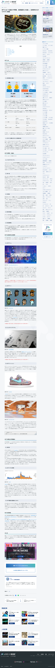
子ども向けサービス (45, 94)
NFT (9, 591)
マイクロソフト (45, 166)
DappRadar (16, 450)
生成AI (47, 195)
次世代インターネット (46, 99)
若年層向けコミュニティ (46, 164)
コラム (23, 3)
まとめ (8, 55)
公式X (10, 481)
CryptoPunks (11, 308)
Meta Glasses (45, 52)
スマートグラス (50, 52)
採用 (43, 209)
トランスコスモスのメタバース (30, 1)
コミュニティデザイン (46, 146)
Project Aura (44, 50)
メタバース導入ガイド (46, 90)
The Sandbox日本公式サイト (13, 265)
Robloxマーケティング (46, 61)
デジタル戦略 (44, 101)
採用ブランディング (45, 70)
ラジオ (47, 184)
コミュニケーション (45, 178)
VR (51, 213)
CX (49, 191)
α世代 (43, 196)
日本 (51, 205)
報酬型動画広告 (45, 160)
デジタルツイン (49, 214)
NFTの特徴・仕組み (10, 50)
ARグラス (44, 54)
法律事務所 (44, 193)
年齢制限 (44, 59)
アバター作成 (50, 117)
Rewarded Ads (50, 119)
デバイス (50, 169)
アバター (44, 213)
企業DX (50, 137)
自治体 (44, 162)
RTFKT (6, 394)
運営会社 (11, 666)
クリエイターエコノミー (46, 175)
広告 (46, 198)
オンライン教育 (45, 65)
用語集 (51, 220)
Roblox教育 (44, 124)
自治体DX (50, 97)
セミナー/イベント (34, 3)
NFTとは (8, 48)
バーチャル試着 (45, 115)
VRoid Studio (44, 108)
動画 (29, 3)
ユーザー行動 (44, 45)
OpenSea (10, 391)
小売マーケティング (48, 74)
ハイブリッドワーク (45, 79)
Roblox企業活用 (45, 63)
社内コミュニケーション (49, 209)
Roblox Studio (45, 133)
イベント (44, 214)
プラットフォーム (48, 162)
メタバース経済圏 (45, 139)
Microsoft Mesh (45, 169)
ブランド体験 (44, 148)
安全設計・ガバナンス (46, 144)
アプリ (44, 173)
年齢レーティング (45, 97)
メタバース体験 (23, 1)
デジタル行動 (44, 119)
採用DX (44, 77)
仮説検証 (48, 59)
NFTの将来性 (9, 53)
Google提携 (44, 153)
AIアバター (50, 110)
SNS (51, 180)
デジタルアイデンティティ (46, 106)
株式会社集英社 (11, 349)
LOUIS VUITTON (11, 419)
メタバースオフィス (45, 81)
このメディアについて (38, 1)
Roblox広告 (44, 104)
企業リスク (44, 218)
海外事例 (47, 182)
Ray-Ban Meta (50, 50)
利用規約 (2, 666)
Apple (43, 171)
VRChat (51, 178)
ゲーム (50, 200)
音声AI (44, 83)
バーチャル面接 (45, 112)
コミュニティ (44, 207)
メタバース (48, 216)
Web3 (51, 182)
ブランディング (45, 200)
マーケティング (48, 196)
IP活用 (50, 139)
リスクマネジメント (45, 142)
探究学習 (50, 92)
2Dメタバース (47, 205)
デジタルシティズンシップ (46, 68)
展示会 (44, 211)
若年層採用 (44, 72)
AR (43, 205)
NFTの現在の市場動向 (10, 52)
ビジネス (44, 216)
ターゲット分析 (50, 45)
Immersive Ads (45, 121)
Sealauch (6, 484)
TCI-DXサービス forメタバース (47, 189)
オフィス (49, 207)
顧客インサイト (45, 47)
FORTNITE (44, 202)
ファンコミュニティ (45, 204)
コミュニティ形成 (45, 43)
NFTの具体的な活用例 (10, 51)
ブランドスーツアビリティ (46, 86)
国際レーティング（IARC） (46, 128)
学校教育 (49, 193)
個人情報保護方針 (6, 666)
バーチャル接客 (45, 117)
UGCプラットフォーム (46, 135)
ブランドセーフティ (45, 151)
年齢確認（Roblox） (45, 126)
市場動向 (49, 218)
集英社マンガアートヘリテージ (26, 351)
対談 (43, 182)
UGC (48, 148)
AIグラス (48, 54)
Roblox (50, 195)
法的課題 (47, 220)
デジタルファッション (46, 180)
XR (50, 204)
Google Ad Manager (45, 88)
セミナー (44, 187)
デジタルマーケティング (46, 157)
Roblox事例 (44, 56)
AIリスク (51, 81)
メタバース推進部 (45, 191)
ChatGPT (48, 213)
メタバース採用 (45, 113)
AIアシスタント (45, 137)
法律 (43, 195)
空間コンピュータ (48, 171)
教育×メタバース (45, 103)
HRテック (49, 72)
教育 (43, 220)
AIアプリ (47, 83)
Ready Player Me (45, 110)
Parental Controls (45, 95)
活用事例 (26, 3)
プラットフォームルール (46, 155)
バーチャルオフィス (49, 77)
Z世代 (43, 198)
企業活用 (50, 160)
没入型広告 (44, 130)
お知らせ (43, 1)
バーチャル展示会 (45, 92)
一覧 (20, 601)
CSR (43, 74)
